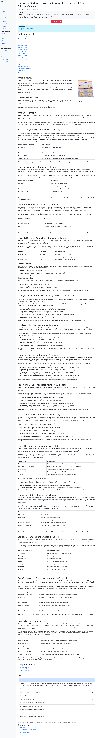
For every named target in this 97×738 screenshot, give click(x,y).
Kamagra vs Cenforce (25, 667)
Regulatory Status (22, 64)
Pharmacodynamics (23, 43)
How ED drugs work (6, 61)
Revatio (3, 45)
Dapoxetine (4, 50)
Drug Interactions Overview (25, 68)
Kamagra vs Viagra (24, 668)
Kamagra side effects (26, 29)
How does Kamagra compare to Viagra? (30, 692)
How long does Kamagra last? (27, 695)
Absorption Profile (22, 47)
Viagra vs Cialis (5, 64)
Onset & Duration (22, 49)
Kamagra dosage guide (27, 28)
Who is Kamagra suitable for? (27, 699)
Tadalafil (4, 21)
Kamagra (4, 33)
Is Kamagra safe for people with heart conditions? (32, 709)
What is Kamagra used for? (26, 680)
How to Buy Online (22, 70)
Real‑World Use (21, 57)
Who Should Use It (22, 41)
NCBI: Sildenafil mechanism (26, 727)
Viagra (3, 6)
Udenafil (4, 28)
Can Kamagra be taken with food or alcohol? (31, 706)
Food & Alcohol (21, 53)
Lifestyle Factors (22, 51)
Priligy (3, 52)
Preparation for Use (23, 60)
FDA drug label (23, 731)
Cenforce (4, 36)
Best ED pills (5, 59)
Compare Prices (56, 22)
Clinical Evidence (22, 62)
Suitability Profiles (22, 55)
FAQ (19, 72)
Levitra (3, 11)
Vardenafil (4, 23)
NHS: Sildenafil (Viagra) (25, 732)
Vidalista (4, 38)
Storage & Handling (23, 66)
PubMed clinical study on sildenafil (28, 729)
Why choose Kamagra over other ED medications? (32, 716)
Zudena (3, 43)
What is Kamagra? (22, 36)
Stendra (4, 14)
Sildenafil (4, 19)
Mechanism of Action (23, 39)
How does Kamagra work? (26, 689)
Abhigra (4, 40)
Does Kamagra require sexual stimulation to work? (32, 702)
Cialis (3, 9)
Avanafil (4, 26)
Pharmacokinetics (22, 45)
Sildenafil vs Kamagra (25, 670)
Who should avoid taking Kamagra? (29, 713)
